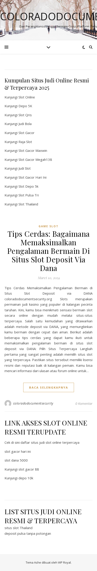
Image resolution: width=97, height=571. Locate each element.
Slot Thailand (28, 204)
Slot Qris (25, 115)
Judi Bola (25, 123)
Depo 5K (25, 106)
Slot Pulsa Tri (28, 195)
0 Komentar (83, 403)
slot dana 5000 (16, 460)
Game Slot (48, 226)
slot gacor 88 (28, 469)
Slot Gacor (26, 132)
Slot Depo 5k (28, 186)
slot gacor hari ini (18, 451)
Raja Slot (25, 141)
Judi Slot (24, 168)
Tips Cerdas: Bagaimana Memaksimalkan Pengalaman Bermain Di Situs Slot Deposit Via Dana (48, 251)
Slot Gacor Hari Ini (32, 177)
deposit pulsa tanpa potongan (28, 533)
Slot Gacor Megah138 (35, 159)
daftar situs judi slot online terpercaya (50, 442)
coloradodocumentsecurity (33, 403)
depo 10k (25, 478)
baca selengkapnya (48, 387)
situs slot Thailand (18, 528)
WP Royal (64, 562)
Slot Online (26, 97)
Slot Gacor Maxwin (32, 150)
